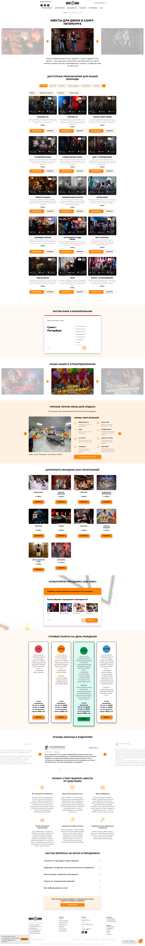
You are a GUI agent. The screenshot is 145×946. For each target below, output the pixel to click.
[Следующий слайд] (97, 41)
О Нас (101, 8)
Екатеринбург (109, 928)
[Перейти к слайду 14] (77, 769)
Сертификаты (63, 931)
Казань (108, 932)
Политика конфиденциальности (90, 939)
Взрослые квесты (63, 920)
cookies (9, 940)
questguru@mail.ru (86, 929)
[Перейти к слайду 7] (67, 769)
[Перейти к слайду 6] (66, 769)
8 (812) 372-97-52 (45, 2)
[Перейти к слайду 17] (81, 769)
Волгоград (108, 934)
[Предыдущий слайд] (47, 41)
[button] (99, 3)
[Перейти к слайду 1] (59, 769)
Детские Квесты (60, 8)
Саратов (108, 929)
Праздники (82, 8)
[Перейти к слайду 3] (62, 769)
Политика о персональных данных (108, 939)
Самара (108, 931)
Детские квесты (63, 922)
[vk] (41, 6)
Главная (65, 12)
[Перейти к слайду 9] (70, 769)
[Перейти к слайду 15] (78, 769)
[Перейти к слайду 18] (82, 769)
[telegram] (48, 6)
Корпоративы (93, 8)
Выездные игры (63, 924)
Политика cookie (77, 939)
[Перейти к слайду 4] (63, 769)
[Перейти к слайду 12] (74, 769)
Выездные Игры (72, 8)
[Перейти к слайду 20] (85, 769)
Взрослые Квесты (47, 8)
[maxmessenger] (45, 6)
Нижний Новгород (110, 926)
